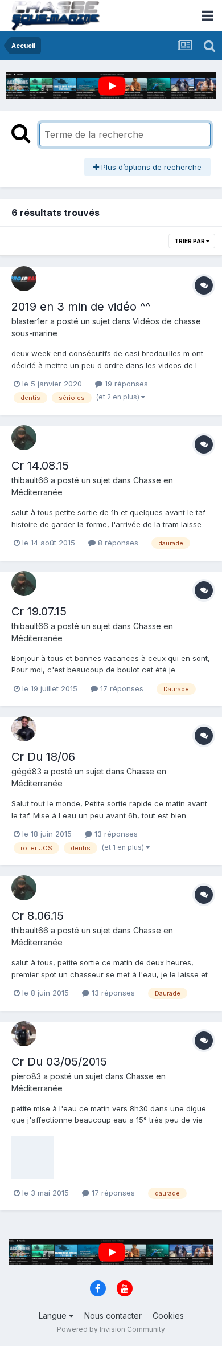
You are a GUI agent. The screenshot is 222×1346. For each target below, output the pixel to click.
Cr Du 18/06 (43, 757)
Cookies (168, 1315)
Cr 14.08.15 (40, 465)
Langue (54, 1315)
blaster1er (29, 321)
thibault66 (29, 480)
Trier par (190, 241)
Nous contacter (113, 1315)
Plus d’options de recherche (150, 167)
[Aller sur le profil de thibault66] (23, 437)
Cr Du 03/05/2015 (59, 1061)
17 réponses (120, 688)
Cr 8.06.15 (37, 916)
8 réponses (117, 542)
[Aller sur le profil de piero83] (23, 1033)
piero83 (26, 1076)
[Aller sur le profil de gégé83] (23, 728)
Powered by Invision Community (111, 1329)
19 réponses (125, 383)
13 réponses (115, 833)
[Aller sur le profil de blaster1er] (23, 278)
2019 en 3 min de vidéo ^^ (80, 306)
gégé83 (26, 771)
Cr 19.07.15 (39, 611)
